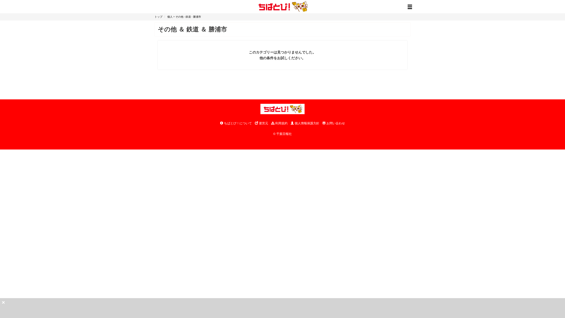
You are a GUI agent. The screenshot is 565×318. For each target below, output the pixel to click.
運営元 (263, 123)
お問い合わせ (335, 123)
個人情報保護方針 (306, 123)
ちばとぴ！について (237, 123)
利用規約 (281, 123)
